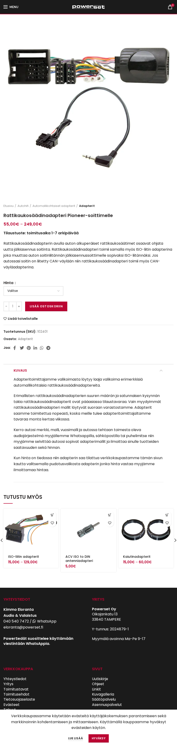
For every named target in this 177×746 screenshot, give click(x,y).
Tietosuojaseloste (19, 699)
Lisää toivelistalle (23, 318)
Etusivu (8, 206)
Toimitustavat (16, 689)
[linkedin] (35, 347)
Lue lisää (75, 738)
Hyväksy (99, 738)
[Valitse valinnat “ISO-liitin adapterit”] (52, 515)
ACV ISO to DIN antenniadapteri (79, 559)
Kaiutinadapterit (136, 557)
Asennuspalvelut (107, 704)
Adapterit (87, 206)
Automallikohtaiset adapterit (53, 206)
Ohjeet (98, 684)
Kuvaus (20, 370)
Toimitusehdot (16, 694)
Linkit (96, 689)
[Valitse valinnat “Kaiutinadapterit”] (167, 515)
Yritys (8, 684)
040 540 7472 (16, 621)
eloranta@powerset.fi (23, 627)
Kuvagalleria (103, 694)
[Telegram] (48, 347)
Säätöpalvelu (104, 699)
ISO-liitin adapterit (23, 557)
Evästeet (11, 704)
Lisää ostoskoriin (46, 306)
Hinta (8, 283)
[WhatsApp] (41, 347)
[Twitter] (21, 347)
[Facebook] (15, 347)
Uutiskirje (100, 678)
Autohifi (23, 206)
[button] (110, 515)
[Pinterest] (28, 347)
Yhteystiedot (15, 678)
